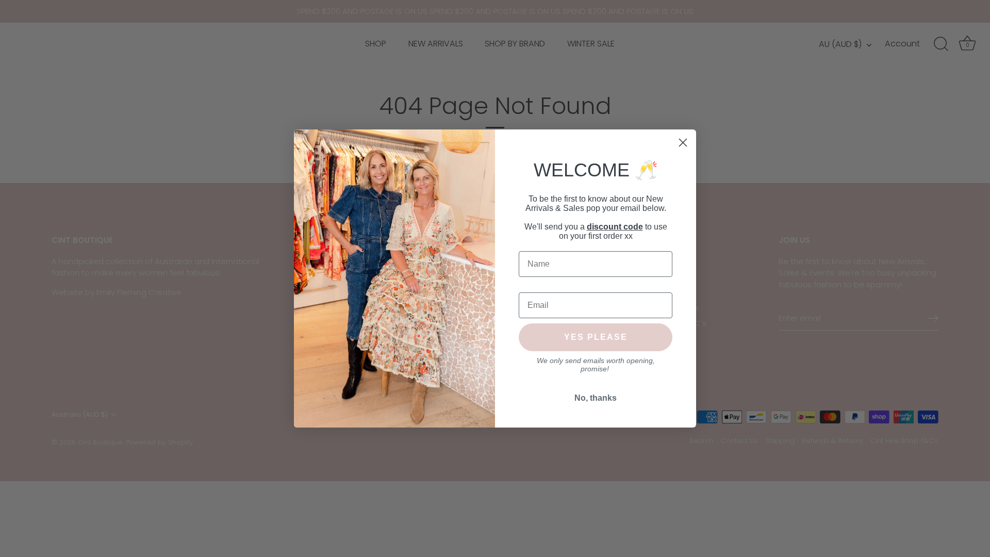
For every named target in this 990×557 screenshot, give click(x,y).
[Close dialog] (683, 143)
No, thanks (595, 398)
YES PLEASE (596, 337)
